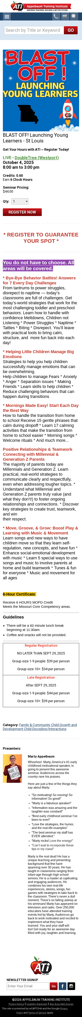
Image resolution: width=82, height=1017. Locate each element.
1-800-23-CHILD (56, 16)
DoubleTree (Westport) (37, 157)
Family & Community (35, 725)
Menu (7, 16)
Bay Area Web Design (61, 1004)
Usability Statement (37, 1004)
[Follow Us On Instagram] (71, 986)
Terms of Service (37, 1012)
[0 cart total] (65, 16)
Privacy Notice (16, 1004)
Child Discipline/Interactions (45, 729)
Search (74, 16)
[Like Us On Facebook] (62, 986)
